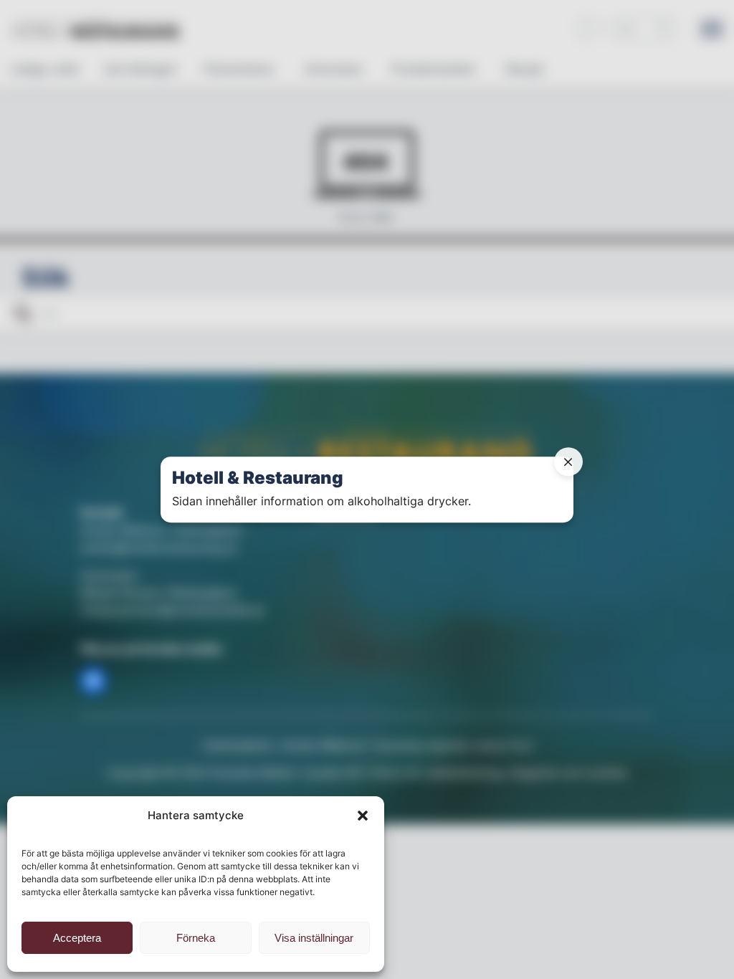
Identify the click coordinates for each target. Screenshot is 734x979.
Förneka (195, 938)
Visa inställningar (314, 938)
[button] (363, 815)
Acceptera (77, 938)
